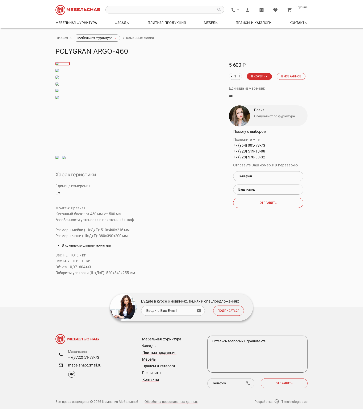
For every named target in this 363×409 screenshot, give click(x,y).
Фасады (122, 23)
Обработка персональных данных (171, 402)
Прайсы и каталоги (254, 23)
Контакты (298, 23)
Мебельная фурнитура (76, 23)
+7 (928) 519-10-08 (249, 151)
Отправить (268, 202)
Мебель (211, 23)
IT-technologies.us (294, 402)
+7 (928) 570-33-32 (249, 157)
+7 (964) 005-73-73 (249, 145)
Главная (61, 38)
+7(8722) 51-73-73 (83, 357)
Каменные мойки (140, 38)
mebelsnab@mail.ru (84, 365)
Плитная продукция (167, 23)
